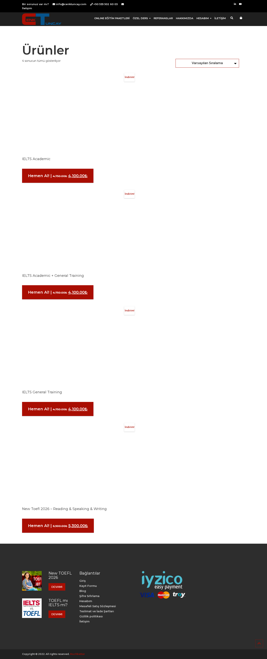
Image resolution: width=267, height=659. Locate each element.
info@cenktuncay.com (71, 4)
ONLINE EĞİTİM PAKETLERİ (112, 18)
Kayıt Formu (88, 586)
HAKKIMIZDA (184, 18)
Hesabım (85, 601)
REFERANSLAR (163, 18)
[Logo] (41, 19)
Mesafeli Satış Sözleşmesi (97, 606)
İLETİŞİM (220, 18)
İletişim (27, 8)
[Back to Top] (259, 643)
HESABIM (203, 18)
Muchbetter (77, 654)
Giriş (82, 581)
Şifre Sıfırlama (89, 596)
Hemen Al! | (60, 178)
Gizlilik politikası (91, 616)
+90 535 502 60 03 (105, 4)
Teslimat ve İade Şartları (96, 611)
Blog (82, 591)
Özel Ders (141, 18)
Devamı (56, 587)
